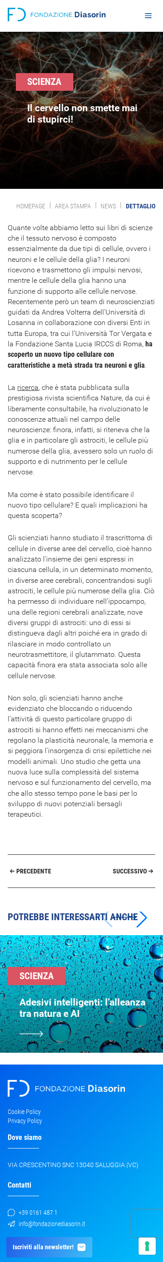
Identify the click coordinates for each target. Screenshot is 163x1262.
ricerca (27, 388)
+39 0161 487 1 (38, 1212)
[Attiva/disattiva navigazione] (148, 16)
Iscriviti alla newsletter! (43, 1247)
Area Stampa (73, 206)
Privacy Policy (25, 1120)
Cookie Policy (24, 1111)
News (108, 206)
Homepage (30, 206)
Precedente (33, 871)
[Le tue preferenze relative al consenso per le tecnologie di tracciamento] (147, 1246)
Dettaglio (140, 206)
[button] (130, 917)
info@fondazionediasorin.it (52, 1223)
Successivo (130, 871)
